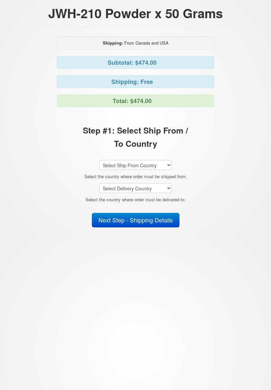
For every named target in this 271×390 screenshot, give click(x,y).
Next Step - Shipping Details (135, 220)
